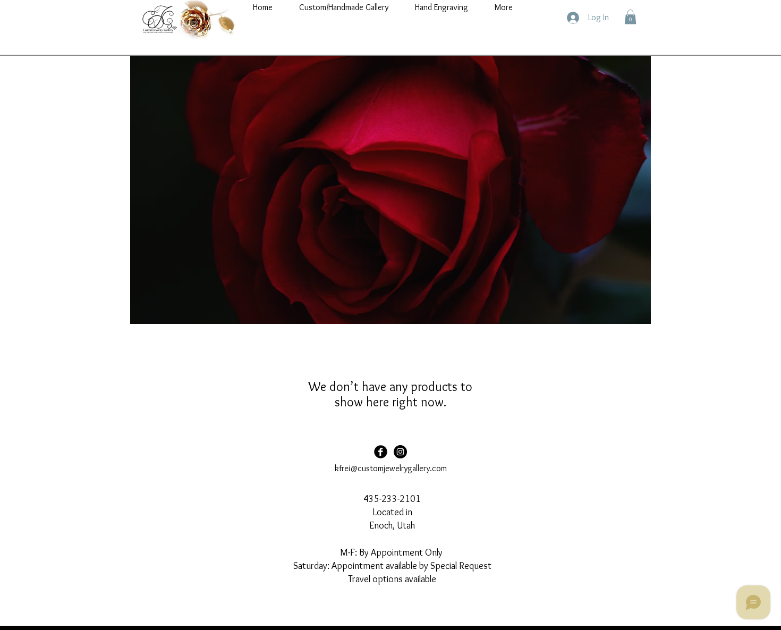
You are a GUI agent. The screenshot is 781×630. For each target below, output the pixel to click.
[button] (630, 17)
